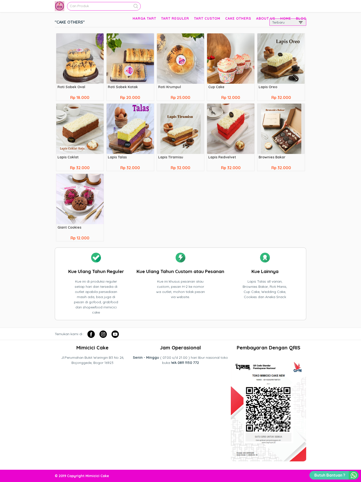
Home (285, 18)
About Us (265, 18)
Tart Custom (207, 18)
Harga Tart (144, 18)
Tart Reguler (175, 18)
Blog (301, 18)
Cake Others (238, 18)
